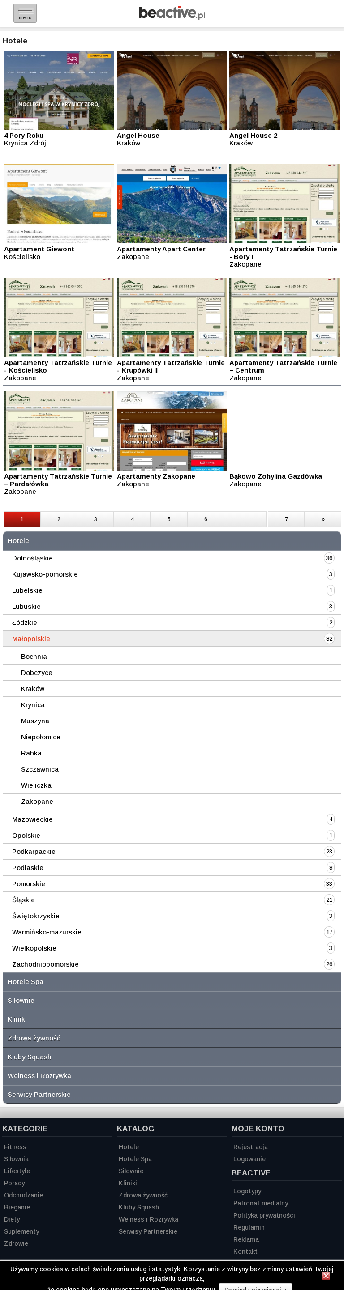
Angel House (138, 135)
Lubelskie (27, 590)
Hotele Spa (25, 981)
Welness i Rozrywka (39, 1075)
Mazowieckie (32, 819)
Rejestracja (250, 1146)
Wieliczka (36, 785)
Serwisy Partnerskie (39, 1094)
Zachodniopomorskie (45, 964)
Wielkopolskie (34, 948)
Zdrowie (16, 1243)
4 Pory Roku (23, 135)
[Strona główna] (172, 17)
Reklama (246, 1239)
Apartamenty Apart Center (161, 249)
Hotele (18, 540)
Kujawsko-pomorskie (45, 574)
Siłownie (21, 1000)
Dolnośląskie (32, 558)
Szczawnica (40, 769)
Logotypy (247, 1191)
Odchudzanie (23, 1195)
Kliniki (17, 1019)
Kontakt (245, 1251)
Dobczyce (36, 672)
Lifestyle (17, 1171)
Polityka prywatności (264, 1215)
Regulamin (249, 1227)
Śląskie (23, 900)
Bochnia (34, 656)
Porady (14, 1183)
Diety (12, 1219)
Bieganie (17, 1207)
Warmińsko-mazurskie (47, 932)
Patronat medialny (260, 1203)
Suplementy (21, 1231)
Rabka (31, 753)
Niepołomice (40, 737)
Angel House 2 (253, 135)
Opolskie (26, 835)
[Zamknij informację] (326, 1277)
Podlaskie (27, 867)
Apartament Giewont (39, 249)
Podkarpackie (34, 851)
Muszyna (35, 721)
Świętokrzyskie (36, 916)
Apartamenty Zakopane (156, 476)
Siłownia (16, 1159)
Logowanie (249, 1159)
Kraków (32, 688)
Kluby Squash (30, 1057)
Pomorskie (28, 883)
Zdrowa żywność (34, 1038)
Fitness (15, 1146)
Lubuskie (26, 606)
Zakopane (37, 801)
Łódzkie (24, 622)
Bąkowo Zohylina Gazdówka (275, 476)
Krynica (33, 705)
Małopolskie (31, 638)
